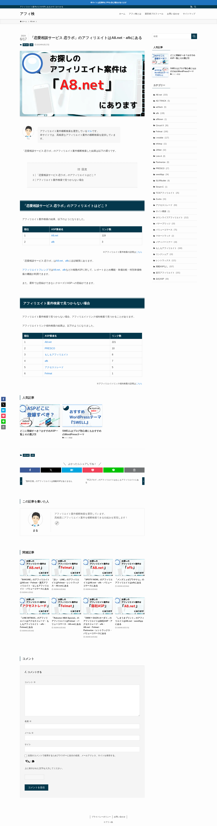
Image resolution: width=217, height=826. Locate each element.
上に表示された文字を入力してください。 (44, 768)
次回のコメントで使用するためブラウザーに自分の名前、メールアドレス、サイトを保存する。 (72, 755)
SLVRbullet (163, 180)
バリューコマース (166, 230)
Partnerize (162, 162)
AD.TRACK (163, 101)
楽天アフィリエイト (168, 272)
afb (31, 45)
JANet (161, 150)
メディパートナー (166, 242)
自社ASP (162, 279)
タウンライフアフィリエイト (172, 217)
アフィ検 (27, 13)
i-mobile (162, 137)
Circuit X (162, 125)
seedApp (162, 174)
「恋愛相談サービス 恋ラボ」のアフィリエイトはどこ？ (66, 175)
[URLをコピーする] (134, 470)
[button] (30, 470)
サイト (28, 744)
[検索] (195, 6)
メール (29, 733)
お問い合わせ (119, 817)
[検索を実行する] (194, 36)
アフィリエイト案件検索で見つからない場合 (60, 180)
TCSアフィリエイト (167, 193)
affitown (161, 119)
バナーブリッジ (165, 223)
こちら (139, 252)
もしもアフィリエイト (56, 354)
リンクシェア (164, 254)
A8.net (25, 45)
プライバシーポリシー (101, 817)
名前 (28, 721)
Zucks (161, 199)
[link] (57, 523)
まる (35, 530)
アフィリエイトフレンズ (35, 269)
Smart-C (161, 187)
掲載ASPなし (165, 266)
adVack (161, 107)
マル (89, 131)
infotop (161, 144)
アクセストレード (54, 367)
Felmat (48, 373)
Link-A (160, 156)
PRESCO (50, 348)
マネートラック (165, 236)
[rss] (191, 6)
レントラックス (166, 260)
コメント (30, 682)
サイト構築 (163, 211)
